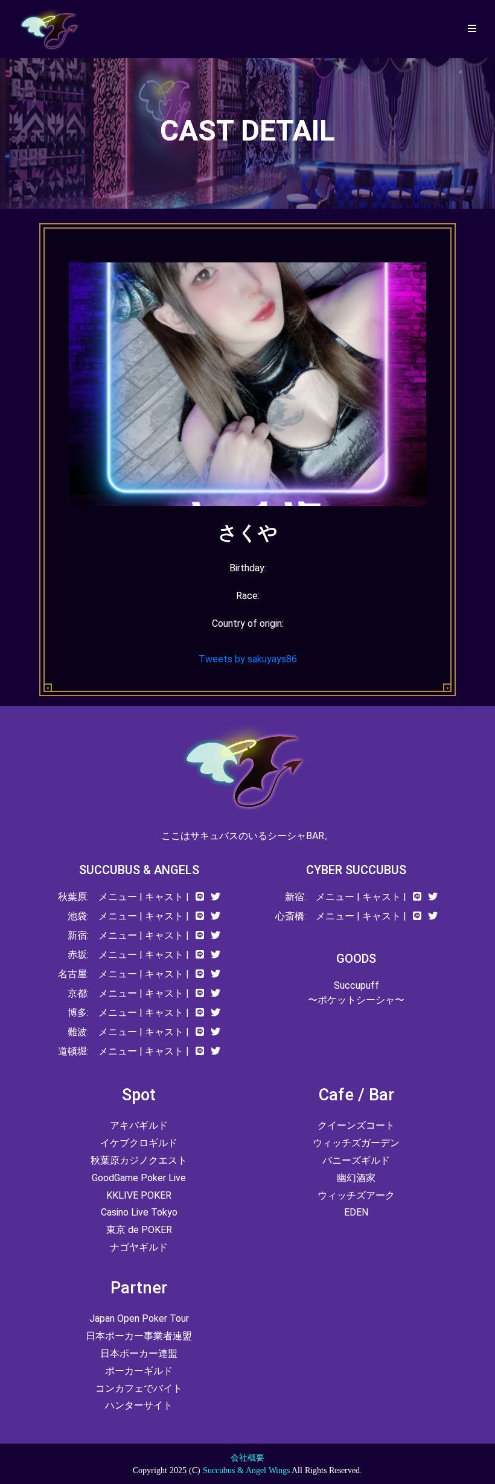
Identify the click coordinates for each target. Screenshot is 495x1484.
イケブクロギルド (138, 1143)
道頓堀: (73, 1051)
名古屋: (73, 974)
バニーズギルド (356, 1160)
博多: (78, 1012)
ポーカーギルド (139, 1371)
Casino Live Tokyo (139, 1212)
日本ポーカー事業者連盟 (139, 1336)
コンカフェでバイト (138, 1388)
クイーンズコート (356, 1125)
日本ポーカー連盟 (138, 1353)
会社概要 (247, 1457)
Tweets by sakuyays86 (248, 659)
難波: (78, 1032)
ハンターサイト (139, 1405)
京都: (78, 993)
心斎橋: (290, 916)
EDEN (356, 1212)
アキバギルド (139, 1125)
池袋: (78, 916)
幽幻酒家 (356, 1178)
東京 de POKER (139, 1229)
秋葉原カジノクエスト (139, 1160)
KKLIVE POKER (138, 1195)
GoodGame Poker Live (139, 1178)
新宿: (78, 935)
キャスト (164, 896)
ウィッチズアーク (356, 1195)
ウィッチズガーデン (356, 1143)
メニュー (117, 896)
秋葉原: (73, 896)
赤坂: (78, 954)
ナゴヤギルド (139, 1247)
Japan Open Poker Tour (139, 1318)
